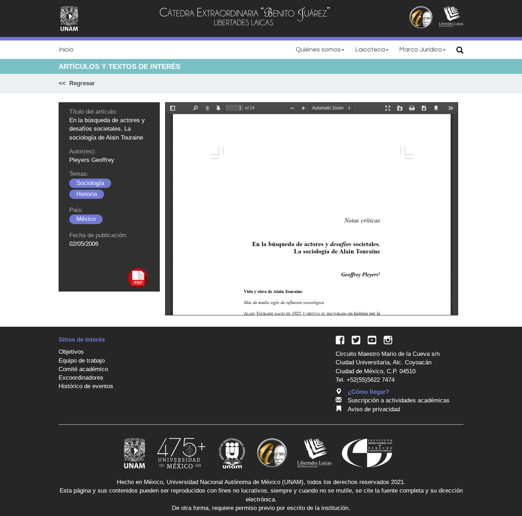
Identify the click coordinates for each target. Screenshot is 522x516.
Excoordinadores (81, 377)
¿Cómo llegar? (368, 392)
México (86, 219)
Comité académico (83, 369)
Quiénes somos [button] (318, 49)
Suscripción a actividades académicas (399, 400)
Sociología (90, 183)
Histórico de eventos (86, 386)
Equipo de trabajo (82, 360)
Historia (86, 194)
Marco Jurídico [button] (420, 49)
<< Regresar (77, 83)
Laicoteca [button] (370, 49)
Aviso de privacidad (374, 409)
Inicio (66, 49)
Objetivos (71, 351)
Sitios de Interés (82, 339)
